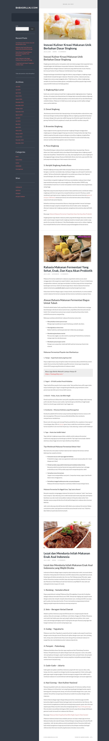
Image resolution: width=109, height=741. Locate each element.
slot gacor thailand (20, 196)
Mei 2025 (18, 124)
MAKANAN (18, 166)
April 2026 (18, 93)
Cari (17, 26)
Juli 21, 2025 (47, 51)
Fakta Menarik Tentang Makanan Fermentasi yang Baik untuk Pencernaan (24, 53)
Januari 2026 (19, 99)
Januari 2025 (19, 136)
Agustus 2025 (19, 114)
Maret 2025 (19, 130)
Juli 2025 (18, 118)
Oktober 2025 (19, 108)
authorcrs (55, 274)
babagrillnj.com (27, 7)
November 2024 (20, 143)
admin (55, 51)
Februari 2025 (19, 133)
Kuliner (17, 163)
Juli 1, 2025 (47, 560)
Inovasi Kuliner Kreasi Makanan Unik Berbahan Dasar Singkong (67, 46)
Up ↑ (91, 737)
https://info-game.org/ (84, 706)
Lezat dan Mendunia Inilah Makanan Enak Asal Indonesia (67, 554)
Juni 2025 (18, 121)
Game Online (19, 159)
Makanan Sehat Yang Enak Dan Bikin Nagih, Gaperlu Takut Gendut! (69, 715)
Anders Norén (84, 737)
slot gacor (18, 193)
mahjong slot (19, 187)
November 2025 (20, 105)
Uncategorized (19, 169)
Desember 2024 (20, 140)
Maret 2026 (19, 96)
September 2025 (20, 111)
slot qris (61, 424)
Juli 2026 (18, 86)
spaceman (18, 190)
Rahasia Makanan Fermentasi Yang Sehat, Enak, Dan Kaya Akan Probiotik (71, 214)
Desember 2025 (20, 102)
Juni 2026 (18, 89)
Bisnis (17, 156)
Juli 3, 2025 (47, 274)
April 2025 (18, 127)
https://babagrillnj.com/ (54, 374)
